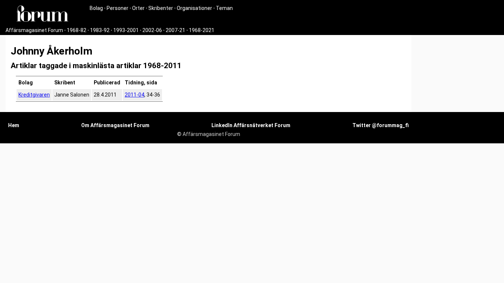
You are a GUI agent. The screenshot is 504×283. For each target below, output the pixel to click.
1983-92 (100, 30)
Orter (138, 8)
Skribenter (160, 8)
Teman (224, 8)
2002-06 (152, 30)
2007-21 (175, 30)
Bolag (96, 8)
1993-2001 (126, 30)
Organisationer (194, 8)
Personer (117, 8)
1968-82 (76, 30)
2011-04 (134, 95)
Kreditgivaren (34, 95)
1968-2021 (201, 30)
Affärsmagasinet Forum (34, 30)
